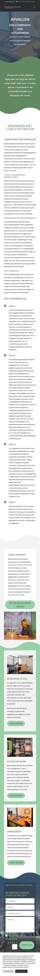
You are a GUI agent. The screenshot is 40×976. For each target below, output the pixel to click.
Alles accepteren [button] (21, 971)
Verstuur (26, 945)
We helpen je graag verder (20, 605)
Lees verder (16, 723)
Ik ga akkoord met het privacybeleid (16, 937)
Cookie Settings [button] (8, 971)
